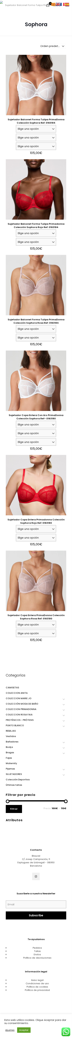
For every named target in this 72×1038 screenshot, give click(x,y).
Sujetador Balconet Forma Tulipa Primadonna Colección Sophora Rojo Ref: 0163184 (36, 225)
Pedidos (37, 947)
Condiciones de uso (37, 983)
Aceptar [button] (23, 1030)
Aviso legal (37, 980)
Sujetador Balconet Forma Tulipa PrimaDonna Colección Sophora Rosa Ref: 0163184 (36, 321)
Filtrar (14, 809)
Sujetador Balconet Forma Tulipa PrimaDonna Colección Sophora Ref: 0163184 (36, 121)
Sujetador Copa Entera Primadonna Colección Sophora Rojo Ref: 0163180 (36, 521)
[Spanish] (67, 4)
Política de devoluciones (37, 957)
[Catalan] (53, 4)
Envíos (37, 954)
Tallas (37, 951)
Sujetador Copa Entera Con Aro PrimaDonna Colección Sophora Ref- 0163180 (36, 417)
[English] (58, 4)
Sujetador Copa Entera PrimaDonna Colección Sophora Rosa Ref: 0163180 (36, 617)
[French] (62, 4)
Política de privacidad (37, 990)
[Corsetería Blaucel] (36, 5)
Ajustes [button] (10, 1030)
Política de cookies (37, 986)
